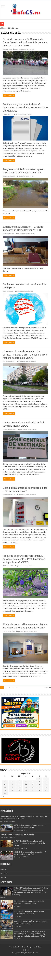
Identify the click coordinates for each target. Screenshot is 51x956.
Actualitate (31, 233)
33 (14, 837)
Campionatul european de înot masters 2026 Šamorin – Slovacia (29, 912)
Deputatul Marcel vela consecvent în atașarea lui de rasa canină (29, 902)
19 (19, 788)
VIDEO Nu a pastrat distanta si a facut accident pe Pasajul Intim (29, 826)
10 (5, 785)
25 (12, 791)
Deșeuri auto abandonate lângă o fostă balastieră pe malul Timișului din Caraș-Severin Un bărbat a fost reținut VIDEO (30, 933)
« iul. (3, 796)
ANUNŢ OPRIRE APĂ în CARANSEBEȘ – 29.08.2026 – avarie (31, 922)
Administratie (30, 49)
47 (26, 830)
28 (32, 791)
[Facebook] (25, 949)
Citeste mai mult (9, 95)
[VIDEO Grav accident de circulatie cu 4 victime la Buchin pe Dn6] (6, 855)
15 (39, 785)
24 (5, 791)
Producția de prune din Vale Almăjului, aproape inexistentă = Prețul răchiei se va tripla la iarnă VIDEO (24, 559)
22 (39, 788)
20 (26, 788)
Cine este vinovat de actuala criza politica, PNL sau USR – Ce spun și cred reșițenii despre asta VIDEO (25, 354)
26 (19, 791)
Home (4, 28)
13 (26, 785)
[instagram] (28, 949)
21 (32, 788)
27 (26, 791)
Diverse (32, 176)
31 (26, 848)
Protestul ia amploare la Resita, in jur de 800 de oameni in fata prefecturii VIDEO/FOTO (23, 817)
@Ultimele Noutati (20, 49)
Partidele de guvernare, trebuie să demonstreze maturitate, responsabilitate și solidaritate (25, 107)
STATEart (21, 947)
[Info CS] (25, 9)
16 (46, 785)
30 (46, 791)
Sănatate (30, 291)
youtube (3, 877)
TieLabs (39, 947)
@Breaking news (24, 176)
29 (39, 791)
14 (32, 785)
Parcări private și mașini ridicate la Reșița (17, 834)
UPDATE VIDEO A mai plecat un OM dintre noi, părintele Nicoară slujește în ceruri (29, 843)
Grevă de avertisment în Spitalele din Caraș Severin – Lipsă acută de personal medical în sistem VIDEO (25, 42)
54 (14, 821)
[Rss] (23, 949)
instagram (4, 873)
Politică (29, 114)
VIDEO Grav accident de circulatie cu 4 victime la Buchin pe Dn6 (30, 853)
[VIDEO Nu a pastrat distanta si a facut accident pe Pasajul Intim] (6, 828)
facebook (3, 870)
